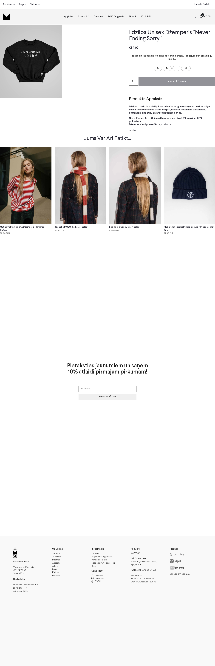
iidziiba (132, 130)
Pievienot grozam (177, 81)
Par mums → (9, 4)
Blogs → (23, 4)
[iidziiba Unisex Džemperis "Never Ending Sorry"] (31, 61)
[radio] (158, 68)
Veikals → (35, 4)
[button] (194, 17)
